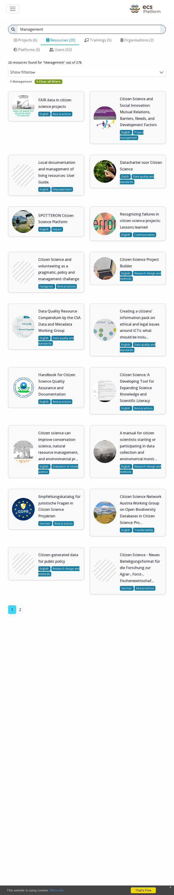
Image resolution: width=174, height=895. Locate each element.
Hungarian (47, 286)
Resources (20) (62, 40)
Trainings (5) (100, 40)
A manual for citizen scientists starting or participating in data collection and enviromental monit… (138, 445)
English (44, 114)
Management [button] (22, 81)
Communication (144, 235)
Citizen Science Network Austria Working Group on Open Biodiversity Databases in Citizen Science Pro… (141, 509)
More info (57, 890)
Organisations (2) (138, 40)
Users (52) (63, 49)
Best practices (62, 114)
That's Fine (143, 890)
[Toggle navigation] (12, 8)
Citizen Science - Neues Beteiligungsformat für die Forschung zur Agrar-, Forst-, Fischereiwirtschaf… (140, 567)
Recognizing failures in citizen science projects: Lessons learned (140, 221)
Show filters (21, 72)
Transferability (143, 530)
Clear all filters (49, 81)
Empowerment (62, 189)
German (45, 523)
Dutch (125, 176)
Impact (57, 229)
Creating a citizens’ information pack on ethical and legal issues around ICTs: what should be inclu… (140, 324)
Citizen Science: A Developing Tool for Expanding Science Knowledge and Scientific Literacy (137, 387)
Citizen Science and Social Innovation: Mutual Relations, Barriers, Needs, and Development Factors (138, 111)
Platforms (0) (28, 49)
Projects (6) (27, 40)
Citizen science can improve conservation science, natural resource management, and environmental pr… (58, 445)
